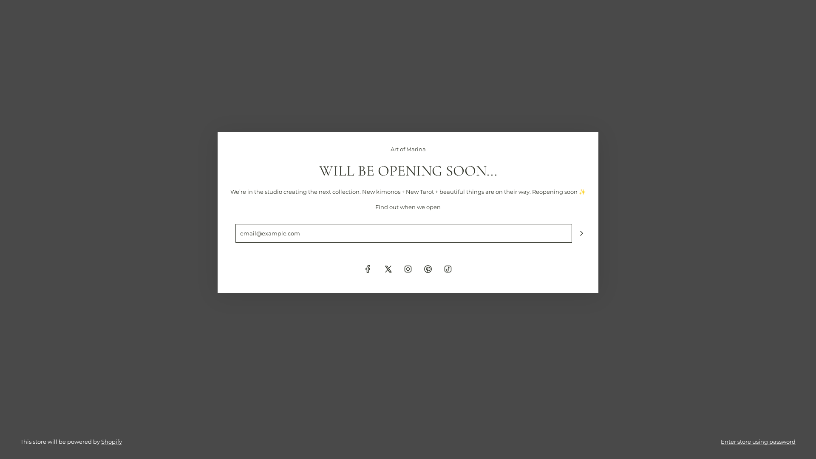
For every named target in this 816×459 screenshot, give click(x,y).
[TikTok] (448, 269)
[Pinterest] (428, 269)
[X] (388, 269)
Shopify (111, 441)
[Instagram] (408, 269)
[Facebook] (368, 269)
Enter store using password (758, 441)
